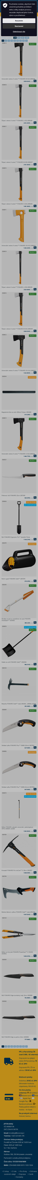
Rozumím (19, 21)
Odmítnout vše (19, 31)
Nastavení (19, 26)
